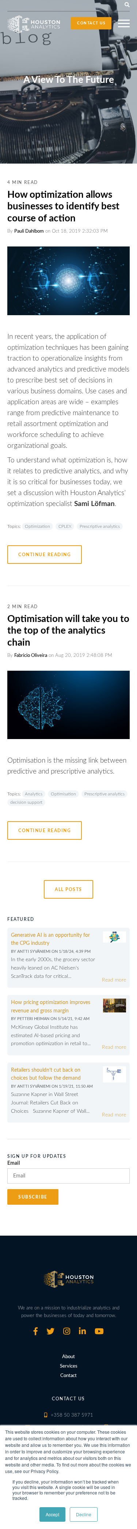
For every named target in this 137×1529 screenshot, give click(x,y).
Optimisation (63, 794)
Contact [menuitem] (68, 1375)
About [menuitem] (68, 1357)
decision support (26, 802)
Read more (114, 980)
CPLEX (64, 526)
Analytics (33, 794)
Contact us (91, 23)
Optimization (37, 526)
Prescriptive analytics (100, 526)
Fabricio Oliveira (30, 655)
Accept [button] (52, 1514)
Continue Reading (44, 555)
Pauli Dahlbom (29, 231)
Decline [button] (83, 1514)
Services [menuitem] (68, 1366)
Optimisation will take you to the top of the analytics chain (68, 630)
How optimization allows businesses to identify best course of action (63, 206)
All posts (68, 889)
